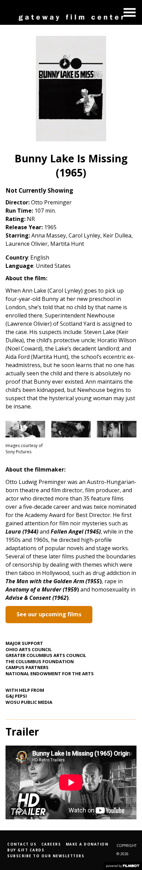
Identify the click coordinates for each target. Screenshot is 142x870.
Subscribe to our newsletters (45, 855)
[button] (129, 12)
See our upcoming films (49, 614)
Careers (51, 844)
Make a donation (87, 844)
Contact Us (21, 844)
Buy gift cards (25, 850)
